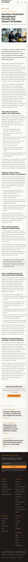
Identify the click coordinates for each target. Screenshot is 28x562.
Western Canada (18, 545)
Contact (17, 523)
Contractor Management (6, 489)
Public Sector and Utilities (20, 509)
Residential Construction (20, 489)
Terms (7, 557)
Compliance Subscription (6, 494)
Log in (16, 526)
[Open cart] (18, 2)
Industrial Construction (19, 491)
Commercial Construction (20, 486)
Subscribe (14, 466)
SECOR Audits (4, 484)
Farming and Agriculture (20, 501)
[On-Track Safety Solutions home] (5, 2)
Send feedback (5, 531)
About (16, 518)
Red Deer (17, 542)
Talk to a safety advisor (14, 395)
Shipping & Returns (13, 557)
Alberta (16, 535)
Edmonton (17, 540)
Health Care (17, 504)
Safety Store (17, 528)
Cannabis (17, 512)
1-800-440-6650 (11, 552)
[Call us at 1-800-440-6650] (21, 2)
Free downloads (5, 526)
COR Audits (4, 481)
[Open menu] (25, 2)
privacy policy (16, 470)
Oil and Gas (17, 484)
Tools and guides (5, 518)
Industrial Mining (18, 494)
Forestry (17, 499)
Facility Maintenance (19, 506)
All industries (17, 481)
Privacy (3, 557)
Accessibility (20, 557)
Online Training (4, 491)
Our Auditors (17, 521)
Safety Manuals (5, 486)
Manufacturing (18, 496)
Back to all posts (5, 8)
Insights (3, 521)
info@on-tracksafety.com (21, 552)
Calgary (16, 537)
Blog (2, 528)
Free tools (4, 523)
